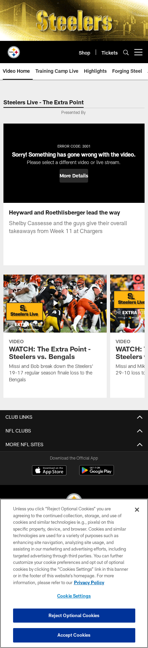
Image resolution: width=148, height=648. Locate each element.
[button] (74, 176)
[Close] (137, 509)
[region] (74, 573)
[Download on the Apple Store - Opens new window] (49, 471)
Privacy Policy (89, 582)
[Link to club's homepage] (14, 49)
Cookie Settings (74, 596)
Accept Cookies (74, 635)
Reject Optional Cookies (74, 615)
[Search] (126, 52)
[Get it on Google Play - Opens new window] (96, 473)
